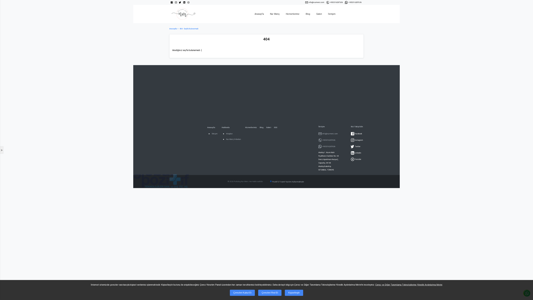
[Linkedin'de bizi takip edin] (184, 2)
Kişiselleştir (294, 293)
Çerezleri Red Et (270, 293)
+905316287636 (336, 2)
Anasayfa (259, 14)
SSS (275, 127)
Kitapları (229, 134)
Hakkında (225, 127)
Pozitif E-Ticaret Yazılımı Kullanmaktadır (288, 182)
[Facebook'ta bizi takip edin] (172, 2)
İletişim (331, 14)
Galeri (319, 14)
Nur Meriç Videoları (233, 139)
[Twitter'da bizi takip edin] (180, 2)
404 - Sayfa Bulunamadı (189, 29)
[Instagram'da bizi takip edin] (176, 2)
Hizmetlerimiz (293, 14)
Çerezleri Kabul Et (242, 293)
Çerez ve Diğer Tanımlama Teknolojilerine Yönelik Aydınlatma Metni (408, 284)
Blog (308, 14)
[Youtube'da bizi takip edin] (188, 2)
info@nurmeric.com (316, 2)
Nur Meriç (275, 14)
